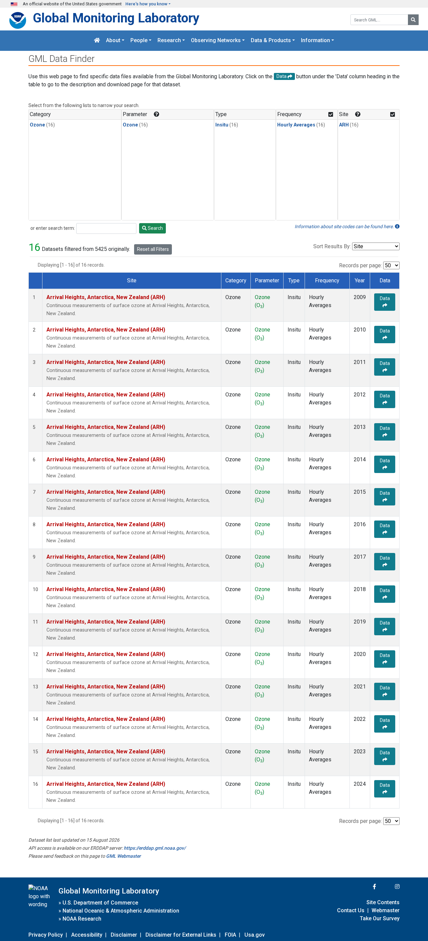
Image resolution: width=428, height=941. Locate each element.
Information (315, 40)
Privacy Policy (45, 935)
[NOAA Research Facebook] (365, 886)
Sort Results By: (332, 246)
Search (155, 228)
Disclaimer (124, 935)
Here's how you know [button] (146, 3)
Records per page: (360, 265)
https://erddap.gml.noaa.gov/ (155, 848)
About (113, 40)
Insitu (221, 125)
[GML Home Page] (97, 40)
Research (169, 40)
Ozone (37, 125)
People (138, 40)
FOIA (230, 935)
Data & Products (271, 40)
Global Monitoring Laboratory (116, 17)
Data (385, 298)
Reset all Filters (153, 249)
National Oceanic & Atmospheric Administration (121, 911)
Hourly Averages (296, 125)
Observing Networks (216, 40)
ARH (344, 125)
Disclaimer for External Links (180, 935)
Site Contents (383, 902)
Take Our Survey (380, 918)
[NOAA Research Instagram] (389, 886)
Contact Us (350, 910)
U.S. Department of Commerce (100, 903)
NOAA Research (82, 919)
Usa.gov (254, 935)
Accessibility (86, 935)
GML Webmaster (123, 856)
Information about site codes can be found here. (345, 226)
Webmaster (385, 910)
